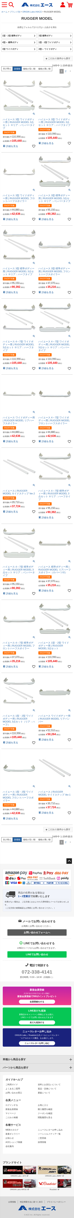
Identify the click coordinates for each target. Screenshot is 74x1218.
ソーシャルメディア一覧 (49, 1134)
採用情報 (42, 1142)
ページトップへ (69, 861)
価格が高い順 (44, 69)
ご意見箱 (42, 1138)
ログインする (12, 1105)
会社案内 (10, 1146)
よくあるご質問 (13, 1088)
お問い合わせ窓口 (14, 1093)
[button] (70, 71)
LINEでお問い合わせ (37, 954)
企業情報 (12, 1202)
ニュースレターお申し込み (50, 1130)
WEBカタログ (12, 1130)
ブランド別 (15, 12)
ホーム (4, 12)
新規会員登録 (12, 1109)
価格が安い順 (29, 69)
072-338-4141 (37, 972)
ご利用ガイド (12, 1084)
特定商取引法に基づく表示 (31, 1202)
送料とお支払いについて (49, 1084)
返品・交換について (47, 1088)
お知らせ (10, 1138)
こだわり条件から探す (59, 58)
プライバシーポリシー (56, 1202)
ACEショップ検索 (14, 1142)
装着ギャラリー (13, 1134)
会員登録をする (37, 1002)
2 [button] (65, 71)
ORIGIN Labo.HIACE (32, 12)
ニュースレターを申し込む (37, 1043)
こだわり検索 (12, 1117)
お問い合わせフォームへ (37, 932)
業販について (44, 1093)
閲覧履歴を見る (45, 1117)
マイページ (11, 1113)
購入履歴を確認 (45, 1109)
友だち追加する (37, 1022)
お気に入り (43, 1105)
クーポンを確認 (45, 1113)
